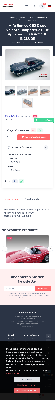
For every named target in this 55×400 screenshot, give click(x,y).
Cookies (11, 341)
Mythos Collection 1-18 (38, 18)
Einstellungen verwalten (27, 385)
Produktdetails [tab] (32, 199)
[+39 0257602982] (48, 336)
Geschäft (22, 18)
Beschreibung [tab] (11, 199)
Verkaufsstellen (31, 341)
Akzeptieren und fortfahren (27, 391)
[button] (27, 147)
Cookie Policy (12, 373)
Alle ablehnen (27, 379)
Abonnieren (43, 288)
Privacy (11, 338)
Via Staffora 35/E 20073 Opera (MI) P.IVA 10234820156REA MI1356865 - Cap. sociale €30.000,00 (27, 318)
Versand (31, 338)
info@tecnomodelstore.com (27, 324)
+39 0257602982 (27, 326)
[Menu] (26, 6)
